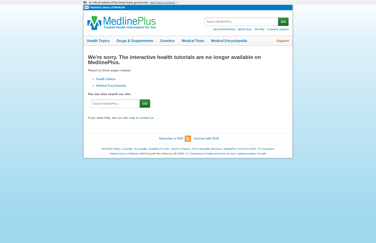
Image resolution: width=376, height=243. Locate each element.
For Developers (266, 148)
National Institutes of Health (251, 153)
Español (283, 40)
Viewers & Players (180, 148)
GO (283, 21)
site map (129, 117)
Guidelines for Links (159, 148)
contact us (146, 117)
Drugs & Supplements (135, 41)
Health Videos (105, 79)
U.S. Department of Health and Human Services (210, 153)
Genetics (167, 41)
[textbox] (242, 21)
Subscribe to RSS (171, 138)
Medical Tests (193, 41)
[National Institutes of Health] (87, 7)
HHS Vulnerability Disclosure (207, 148)
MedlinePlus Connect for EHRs (240, 148)
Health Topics (98, 41)
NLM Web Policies (111, 148)
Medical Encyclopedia (229, 41)
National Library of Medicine (108, 7)
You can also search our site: (110, 94)
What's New (245, 29)
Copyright (127, 148)
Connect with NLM (206, 138)
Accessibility (140, 148)
